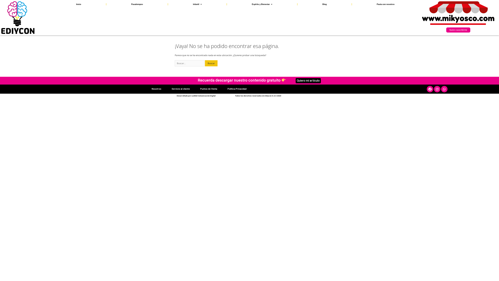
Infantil (196, 4)
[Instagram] (437, 89)
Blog (324, 4)
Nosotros (156, 89)
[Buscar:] (190, 63)
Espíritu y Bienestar (261, 4)
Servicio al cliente (181, 89)
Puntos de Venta (208, 89)
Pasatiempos (137, 4)
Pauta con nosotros (386, 4)
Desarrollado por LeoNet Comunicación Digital (196, 96)
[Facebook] (430, 89)
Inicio (78, 4)
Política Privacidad (237, 89)
